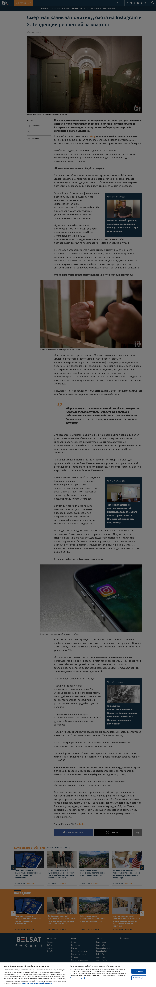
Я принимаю (138, 971)
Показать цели (138, 978)
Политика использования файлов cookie (37, 983)
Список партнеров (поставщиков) (82, 978)
